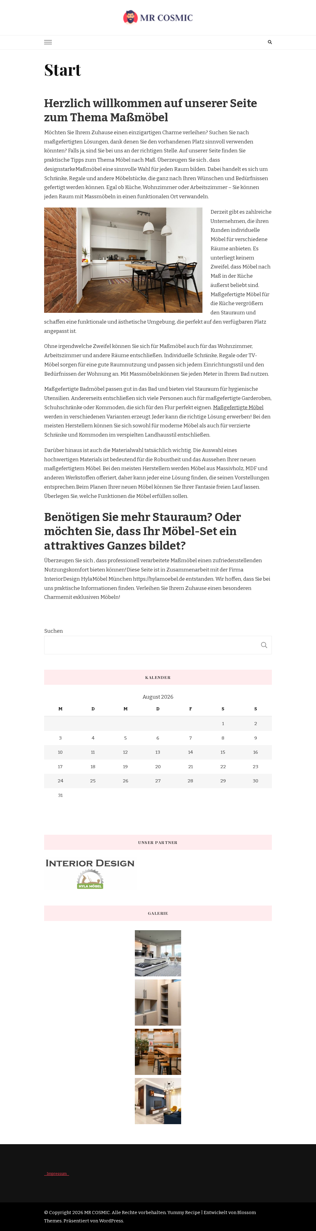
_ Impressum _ (56, 1174)
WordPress (111, 1221)
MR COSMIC (97, 1212)
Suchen (53, 631)
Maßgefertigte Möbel (238, 407)
